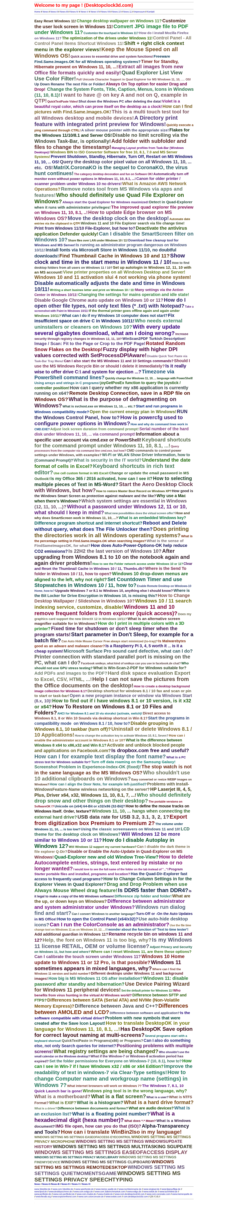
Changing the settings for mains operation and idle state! (133, 294)
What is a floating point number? (111, 1114)
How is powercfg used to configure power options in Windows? (108, 420)
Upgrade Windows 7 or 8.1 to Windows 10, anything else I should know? (114, 591)
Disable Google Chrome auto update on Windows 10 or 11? (98, 300)
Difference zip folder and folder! (143, 896)
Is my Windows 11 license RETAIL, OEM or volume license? (113, 943)
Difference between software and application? (145, 1013)
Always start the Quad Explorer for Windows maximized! (106, 202)
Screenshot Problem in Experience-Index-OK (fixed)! (87, 766)
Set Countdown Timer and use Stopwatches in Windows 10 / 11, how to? (108, 582)
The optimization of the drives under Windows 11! (107, 38)
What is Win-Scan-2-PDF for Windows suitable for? (139, 668)
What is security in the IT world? (108, 460)
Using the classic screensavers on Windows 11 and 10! (130, 829)
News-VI (95, 12)
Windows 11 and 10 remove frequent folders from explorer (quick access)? (105, 610)
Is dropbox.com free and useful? (150, 750)
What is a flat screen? (118, 1096)
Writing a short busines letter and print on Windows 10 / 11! (92, 290)
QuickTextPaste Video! (62, 101)
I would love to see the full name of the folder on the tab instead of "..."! (120, 869)
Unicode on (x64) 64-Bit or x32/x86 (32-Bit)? (90, 806)
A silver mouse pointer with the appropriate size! (125, 130)
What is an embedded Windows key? (152, 517)
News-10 (116, 12)
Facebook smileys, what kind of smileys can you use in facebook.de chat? (131, 663)
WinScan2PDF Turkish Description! (154, 338)
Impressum (139, 12)
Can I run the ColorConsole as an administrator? (109, 924)
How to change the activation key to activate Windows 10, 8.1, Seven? (121, 735)
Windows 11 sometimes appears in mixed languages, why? (107, 965)
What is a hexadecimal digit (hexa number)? (104, 1116)
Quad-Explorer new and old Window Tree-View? (106, 857)
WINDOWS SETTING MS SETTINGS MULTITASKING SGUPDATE (122, 1146)
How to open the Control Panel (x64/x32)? (97, 919)
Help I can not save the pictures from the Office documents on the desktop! (111, 682)
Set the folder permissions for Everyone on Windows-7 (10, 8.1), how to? (115, 1061)
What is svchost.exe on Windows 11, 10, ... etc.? (99, 406)
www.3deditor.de (42, 1189)
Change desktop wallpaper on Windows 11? (119, 21)
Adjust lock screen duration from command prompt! (94, 429)
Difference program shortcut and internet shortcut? (88, 522)
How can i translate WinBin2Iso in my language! (121, 1132)
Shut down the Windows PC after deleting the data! (120, 101)
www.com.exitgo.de (83, 1191)
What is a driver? (45, 1108)
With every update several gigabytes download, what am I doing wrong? (107, 330)
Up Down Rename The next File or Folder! (69, 84)
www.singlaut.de (151, 1189)
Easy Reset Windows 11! (55, 21)
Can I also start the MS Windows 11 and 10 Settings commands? (118, 361)
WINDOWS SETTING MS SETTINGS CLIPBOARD (106, 1162)
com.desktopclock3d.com (135, 1196)
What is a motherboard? (62, 1096)
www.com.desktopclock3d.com (129, 1194)
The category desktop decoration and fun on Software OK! (113, 174)
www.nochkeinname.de (130, 1189)
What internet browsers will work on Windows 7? (104, 1086)
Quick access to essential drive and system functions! (112, 56)
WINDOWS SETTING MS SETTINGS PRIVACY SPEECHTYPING (107, 1176)
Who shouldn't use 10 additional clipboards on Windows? (112, 776)
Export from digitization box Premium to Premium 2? (110, 820)
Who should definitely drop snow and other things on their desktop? (112, 798)
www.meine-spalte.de (106, 1189)
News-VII (105, 12)
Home (37, 12)
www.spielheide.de (84, 1189)
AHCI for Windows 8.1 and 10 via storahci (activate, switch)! (99, 713)
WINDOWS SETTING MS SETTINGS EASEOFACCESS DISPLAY (110, 1152)
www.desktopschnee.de (60, 1191)
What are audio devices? (151, 1108)
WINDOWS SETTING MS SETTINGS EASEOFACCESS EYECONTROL (82, 1137)
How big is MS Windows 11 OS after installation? (95, 978)
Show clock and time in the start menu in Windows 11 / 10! (109, 258)
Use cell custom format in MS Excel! (81, 473)
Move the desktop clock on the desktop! (118, 218)
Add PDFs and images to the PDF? (70, 673)
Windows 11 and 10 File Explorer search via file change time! (133, 223)
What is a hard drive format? (159, 1102)
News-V (84, 12)
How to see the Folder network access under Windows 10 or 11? (137, 564)
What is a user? (157, 1097)
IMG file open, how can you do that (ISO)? (98, 1126)
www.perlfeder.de (42, 1194)
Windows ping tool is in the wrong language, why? (135, 1090)
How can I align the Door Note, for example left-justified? (98, 784)
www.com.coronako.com (158, 1194)
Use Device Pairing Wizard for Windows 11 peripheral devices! (112, 987)
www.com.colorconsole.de (91, 1196)
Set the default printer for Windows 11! (147, 990)
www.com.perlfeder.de (64, 1194)
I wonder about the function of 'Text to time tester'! (147, 929)
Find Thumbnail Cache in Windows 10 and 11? (114, 256)
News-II (54, 12)
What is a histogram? (100, 1102)
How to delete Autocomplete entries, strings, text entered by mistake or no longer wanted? (113, 862)
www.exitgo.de (134, 1191)
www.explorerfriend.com (64, 1196)
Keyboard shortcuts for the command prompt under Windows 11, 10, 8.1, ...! (112, 442)
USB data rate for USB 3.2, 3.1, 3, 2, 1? (123, 817)
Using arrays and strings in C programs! (67, 383)
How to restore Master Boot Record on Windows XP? (133, 491)
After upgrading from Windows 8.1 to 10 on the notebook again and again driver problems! (112, 557)
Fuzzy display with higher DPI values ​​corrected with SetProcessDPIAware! (105, 352)
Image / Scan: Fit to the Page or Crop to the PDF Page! (89, 343)
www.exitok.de (150, 1191)
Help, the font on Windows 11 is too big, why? (97, 940)
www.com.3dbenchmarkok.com (110, 1191)
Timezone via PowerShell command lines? (104, 374)
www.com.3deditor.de (63, 1189)
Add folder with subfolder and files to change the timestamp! (110, 144)
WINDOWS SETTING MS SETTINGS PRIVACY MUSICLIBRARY (76, 1157)
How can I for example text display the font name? (100, 756)
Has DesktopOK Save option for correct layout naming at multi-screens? (113, 1032)
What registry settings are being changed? (106, 1051)
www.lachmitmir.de (168, 1191)
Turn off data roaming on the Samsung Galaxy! (133, 762)
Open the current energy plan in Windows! (133, 411)
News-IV (74, 12)
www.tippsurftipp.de (171, 1189)
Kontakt (150, 12)
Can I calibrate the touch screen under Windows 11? (87, 956)
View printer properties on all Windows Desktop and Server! (124, 272)
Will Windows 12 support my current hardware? (102, 847)
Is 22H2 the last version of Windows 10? (115, 551)
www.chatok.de (105, 1194)
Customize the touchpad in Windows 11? (111, 33)
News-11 (127, 12)
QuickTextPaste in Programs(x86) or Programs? (102, 1041)
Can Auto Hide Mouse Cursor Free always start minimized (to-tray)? (109, 641)
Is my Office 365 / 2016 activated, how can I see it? (101, 478)
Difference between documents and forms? (93, 1108)
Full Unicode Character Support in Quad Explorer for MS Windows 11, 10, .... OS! (133, 79)
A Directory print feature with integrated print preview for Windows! (106, 121)
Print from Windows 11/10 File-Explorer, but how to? (84, 228)
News (45, 12)
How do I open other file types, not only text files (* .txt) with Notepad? (110, 303)
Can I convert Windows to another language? (104, 914)
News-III (64, 12)
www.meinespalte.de (182, 1194)
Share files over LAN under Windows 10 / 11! (98, 240)
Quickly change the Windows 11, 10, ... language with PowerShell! (149, 378)
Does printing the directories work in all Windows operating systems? (111, 532)
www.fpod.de (40, 1191)
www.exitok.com (113, 1196)
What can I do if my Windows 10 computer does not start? (114, 315)
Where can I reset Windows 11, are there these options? (141, 951)
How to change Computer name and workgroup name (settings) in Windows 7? (111, 1078)
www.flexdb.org (43, 1196)
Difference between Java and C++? (116, 1006)
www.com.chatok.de (86, 1194)
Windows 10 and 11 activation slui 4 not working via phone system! (112, 277)
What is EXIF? (62, 1102)
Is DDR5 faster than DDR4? (153, 890)
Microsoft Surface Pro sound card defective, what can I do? (128, 651)
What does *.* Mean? (140, 1121)
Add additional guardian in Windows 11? (71, 934)
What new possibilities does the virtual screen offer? (140, 513)
